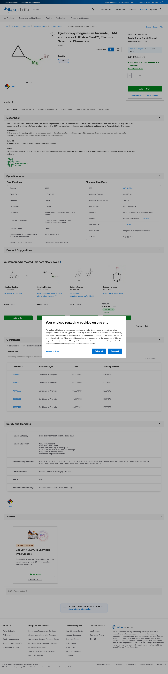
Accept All (115, 351)
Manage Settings (52, 351)
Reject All (99, 351)
